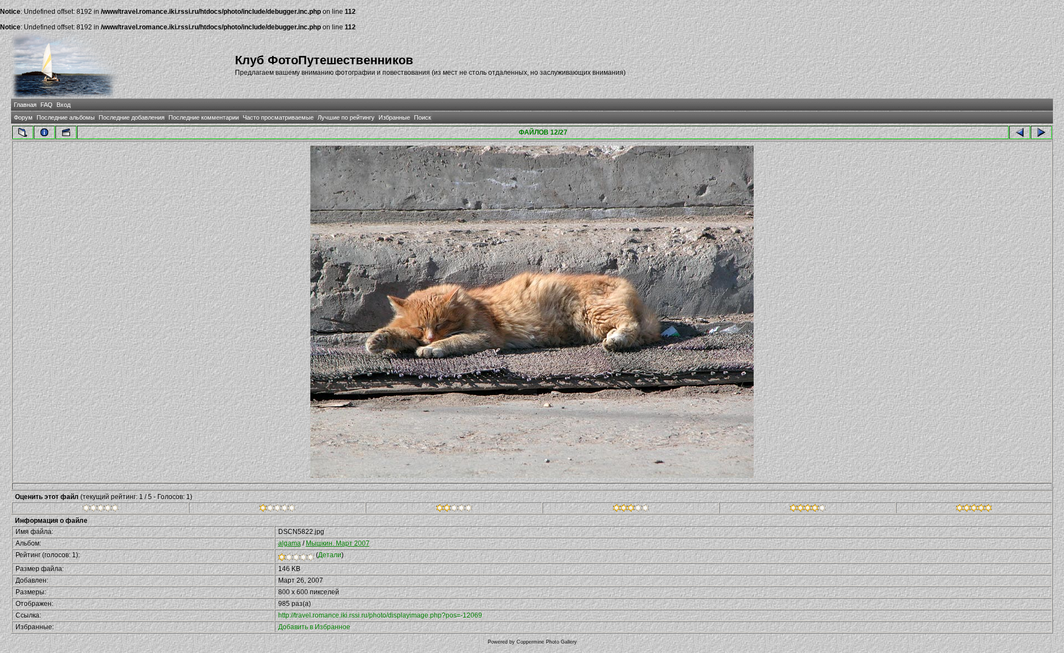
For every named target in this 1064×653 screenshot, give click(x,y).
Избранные (394, 117)
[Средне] (454, 509)
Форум (23, 117)
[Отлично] (808, 509)
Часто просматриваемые (278, 117)
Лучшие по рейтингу (346, 117)
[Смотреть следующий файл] (1041, 132)
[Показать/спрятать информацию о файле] (44, 132)
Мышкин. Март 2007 (338, 543)
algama (289, 543)
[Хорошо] (631, 509)
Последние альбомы (66, 117)
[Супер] (974, 509)
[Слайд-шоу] (66, 132)
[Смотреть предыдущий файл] (1020, 132)
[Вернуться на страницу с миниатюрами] (23, 132)
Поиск (422, 117)
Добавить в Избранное (314, 627)
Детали (329, 555)
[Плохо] (277, 509)
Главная (25, 104)
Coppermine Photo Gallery (546, 642)
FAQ (46, 104)
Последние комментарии (203, 117)
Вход (63, 104)
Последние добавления (132, 117)
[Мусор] (101, 509)
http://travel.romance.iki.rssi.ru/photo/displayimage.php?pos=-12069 (380, 615)
